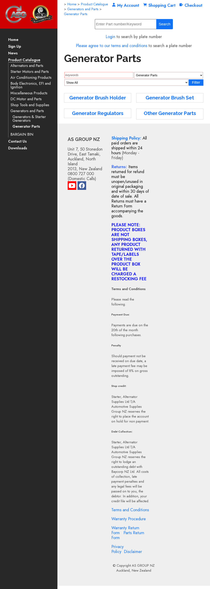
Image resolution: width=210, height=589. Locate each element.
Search (164, 24)
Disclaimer (133, 552)
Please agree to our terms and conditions (111, 46)
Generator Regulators (97, 113)
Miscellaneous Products (28, 93)
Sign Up (14, 47)
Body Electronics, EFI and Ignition (30, 85)
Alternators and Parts (26, 66)
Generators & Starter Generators (29, 119)
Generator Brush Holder (97, 98)
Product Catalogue (24, 60)
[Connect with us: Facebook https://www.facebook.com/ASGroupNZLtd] (82, 186)
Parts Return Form (127, 535)
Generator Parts (26, 126)
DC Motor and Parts (26, 99)
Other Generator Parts (170, 113)
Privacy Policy (117, 549)
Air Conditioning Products (30, 78)
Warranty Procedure (128, 519)
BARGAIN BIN (21, 134)
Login (110, 37)
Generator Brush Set (170, 98)
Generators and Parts (27, 111)
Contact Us (17, 142)
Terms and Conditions (130, 510)
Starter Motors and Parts (29, 72)
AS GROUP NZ (143, 565)
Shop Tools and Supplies (29, 105)
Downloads (17, 148)
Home (13, 40)
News (13, 53)
